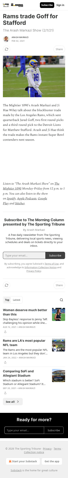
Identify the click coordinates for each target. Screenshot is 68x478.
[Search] (61, 300)
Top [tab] (7, 300)
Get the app (52, 461)
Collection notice (34, 452)
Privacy (47, 448)
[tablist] (12, 300)
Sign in (60, 5)
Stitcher (19, 203)
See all (10, 401)
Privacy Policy (33, 271)
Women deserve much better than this (25, 312)
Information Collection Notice (41, 267)
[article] (34, 321)
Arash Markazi (20, 37)
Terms (57, 448)
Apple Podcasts (26, 198)
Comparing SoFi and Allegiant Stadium (18, 373)
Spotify (11, 198)
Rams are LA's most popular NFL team (24, 343)
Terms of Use (52, 263)
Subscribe (47, 5)
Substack (16, 470)
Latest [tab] (16, 300)
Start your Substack (24, 461)
